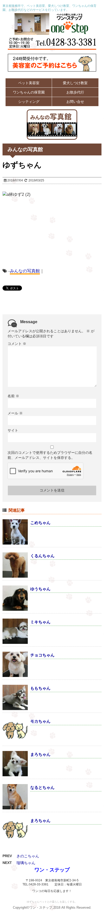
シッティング (28, 102)
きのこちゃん (27, 856)
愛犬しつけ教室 (75, 83)
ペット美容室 (28, 83)
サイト (13, 430)
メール (15, 413)
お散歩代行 (75, 92)
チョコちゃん (42, 655)
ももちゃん (40, 688)
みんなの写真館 (25, 271)
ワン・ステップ (52, 870)
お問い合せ (75, 102)
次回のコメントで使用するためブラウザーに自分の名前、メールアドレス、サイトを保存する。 (50, 455)
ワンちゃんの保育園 (29, 92)
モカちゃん (40, 721)
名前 (13, 396)
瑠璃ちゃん (25, 863)
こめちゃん (40, 523)
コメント (17, 344)
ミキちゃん (40, 622)
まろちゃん (40, 754)
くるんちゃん (42, 556)
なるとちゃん (42, 787)
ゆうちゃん (40, 589)
